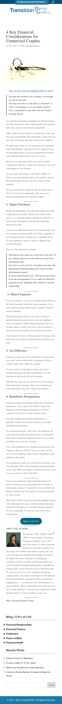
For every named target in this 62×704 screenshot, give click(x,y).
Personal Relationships (19, 625)
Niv (10, 45)
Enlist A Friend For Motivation (19, 658)
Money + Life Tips (31, 521)
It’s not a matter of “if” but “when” (21, 663)
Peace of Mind (14, 638)
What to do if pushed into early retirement (25, 667)
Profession (12, 634)
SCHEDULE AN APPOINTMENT (31, 2)
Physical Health (14, 642)
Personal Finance (33, 45)
